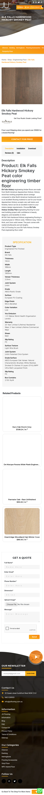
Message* (8, 610)
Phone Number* (10, 581)
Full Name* (8, 563)
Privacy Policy (7, 731)
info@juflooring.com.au (14, 702)
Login (27, 7)
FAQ (3, 724)
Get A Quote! (36, 7)
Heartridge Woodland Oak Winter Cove (22, 537)
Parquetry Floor (7, 51)
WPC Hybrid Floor (8, 767)
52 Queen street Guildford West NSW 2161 (21, 693)
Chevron (5, 48)
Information (6, 718)
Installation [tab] (21, 149)
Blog (3, 721)
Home (4, 60)
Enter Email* (9, 572)
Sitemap (5, 738)
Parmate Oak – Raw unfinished (22, 500)
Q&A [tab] (18, 153)
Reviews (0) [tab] (9, 153)
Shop (10, 60)
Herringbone (20, 48)
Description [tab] (9, 149)
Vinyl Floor (6, 763)
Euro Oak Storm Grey (22, 427)
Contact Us (6, 728)
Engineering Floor (20, 60)
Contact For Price (22, 139)
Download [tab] (32, 149)
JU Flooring (6, 714)
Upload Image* (10, 600)
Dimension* (8, 591)
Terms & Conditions (9, 734)
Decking (12, 48)
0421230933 (19, 2)
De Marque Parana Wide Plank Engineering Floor (22, 465)
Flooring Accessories (33, 48)
